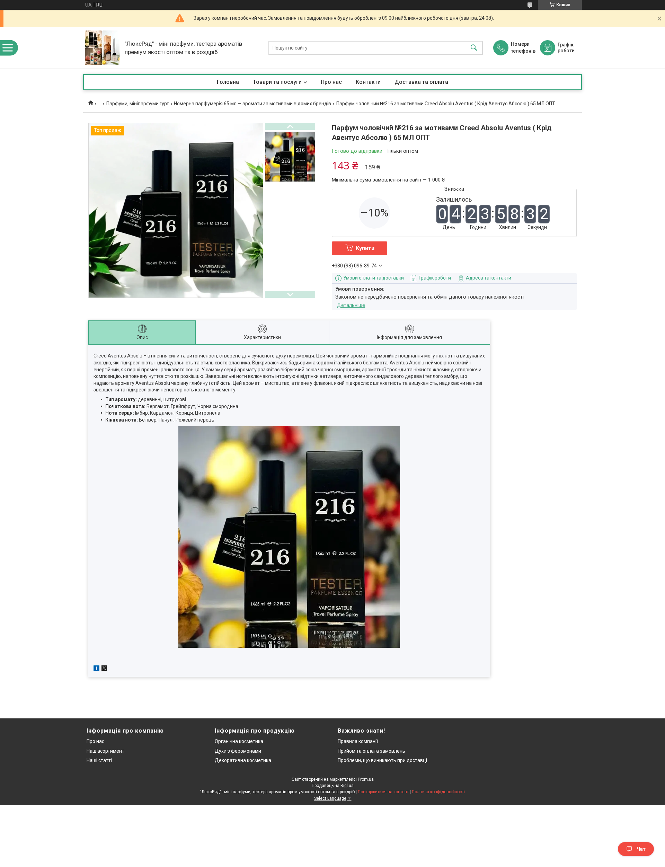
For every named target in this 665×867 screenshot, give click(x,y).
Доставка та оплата (421, 82)
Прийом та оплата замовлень (371, 751)
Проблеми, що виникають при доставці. (383, 760)
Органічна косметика (239, 741)
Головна (228, 82)
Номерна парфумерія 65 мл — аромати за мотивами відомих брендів (252, 103)
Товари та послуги (277, 82)
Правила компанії (358, 741)
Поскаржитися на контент (383, 791)
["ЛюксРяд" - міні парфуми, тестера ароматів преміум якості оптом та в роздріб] (102, 47)
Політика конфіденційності (438, 791)
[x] (104, 669)
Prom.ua (366, 779)
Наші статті (99, 760)
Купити (365, 248)
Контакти (368, 82)
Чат (641, 849)
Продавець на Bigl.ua (333, 785)
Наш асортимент (105, 751)
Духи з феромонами (238, 751)
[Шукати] (474, 48)
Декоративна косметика (243, 760)
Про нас (331, 82)
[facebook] (96, 669)
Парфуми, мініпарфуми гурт (137, 103)
